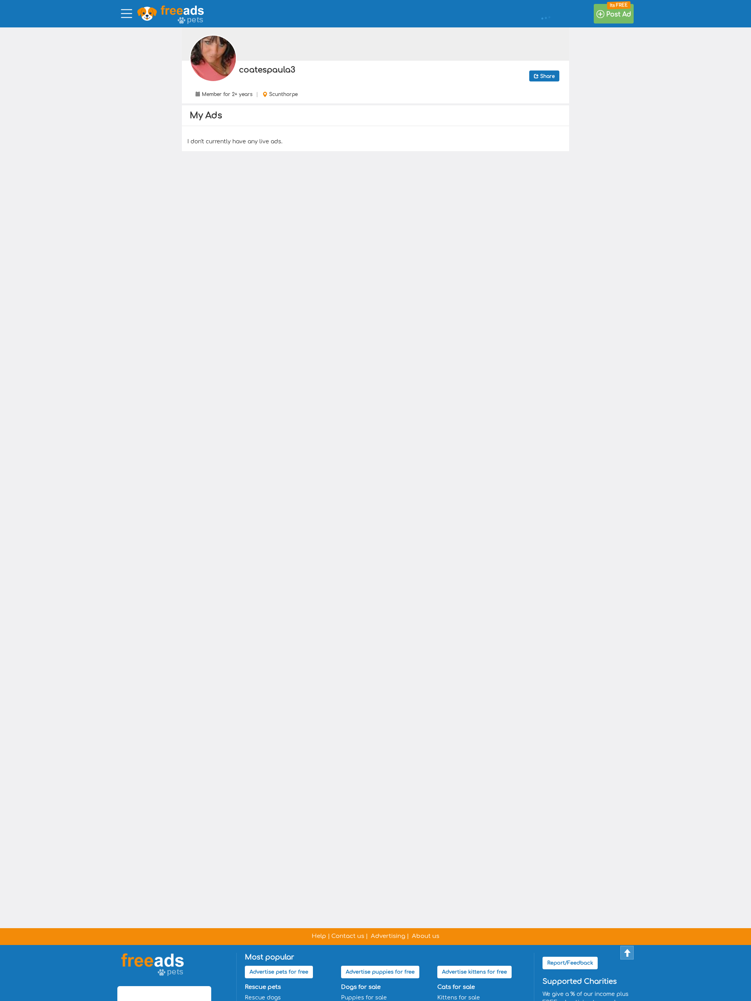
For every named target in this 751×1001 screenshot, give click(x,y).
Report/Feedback (570, 963)
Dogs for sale (361, 987)
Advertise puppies (380, 972)
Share (547, 76)
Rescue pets (263, 987)
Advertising (388, 936)
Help (319, 936)
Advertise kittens (474, 972)
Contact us (347, 936)
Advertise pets (279, 972)
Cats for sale (456, 987)
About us (425, 936)
